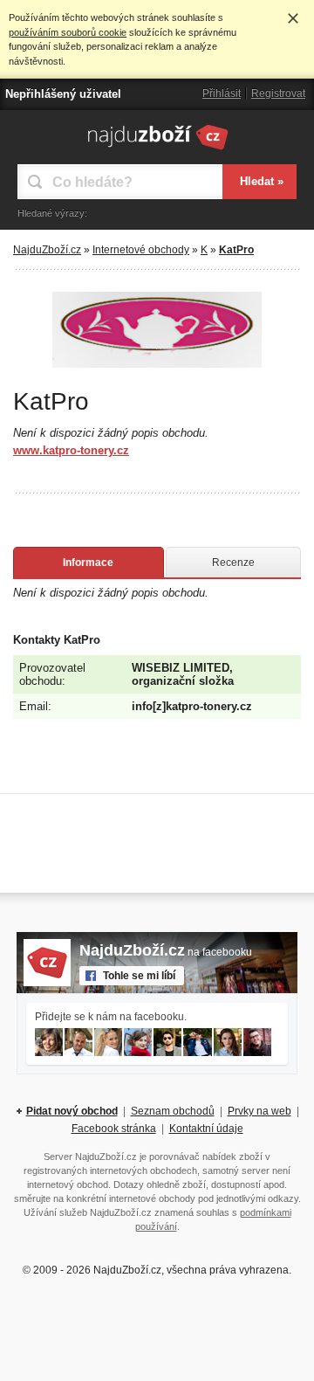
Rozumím (293, 18)
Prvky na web (259, 1111)
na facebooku (165, 952)
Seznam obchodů (173, 1111)
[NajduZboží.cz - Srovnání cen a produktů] (157, 149)
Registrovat (278, 93)
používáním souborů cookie (67, 32)
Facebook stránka (114, 1128)
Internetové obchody (140, 250)
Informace (88, 562)
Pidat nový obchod (72, 1111)
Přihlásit (221, 93)
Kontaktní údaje (206, 1128)
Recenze (233, 562)
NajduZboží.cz (47, 250)
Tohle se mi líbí (139, 976)
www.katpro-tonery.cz (71, 450)
